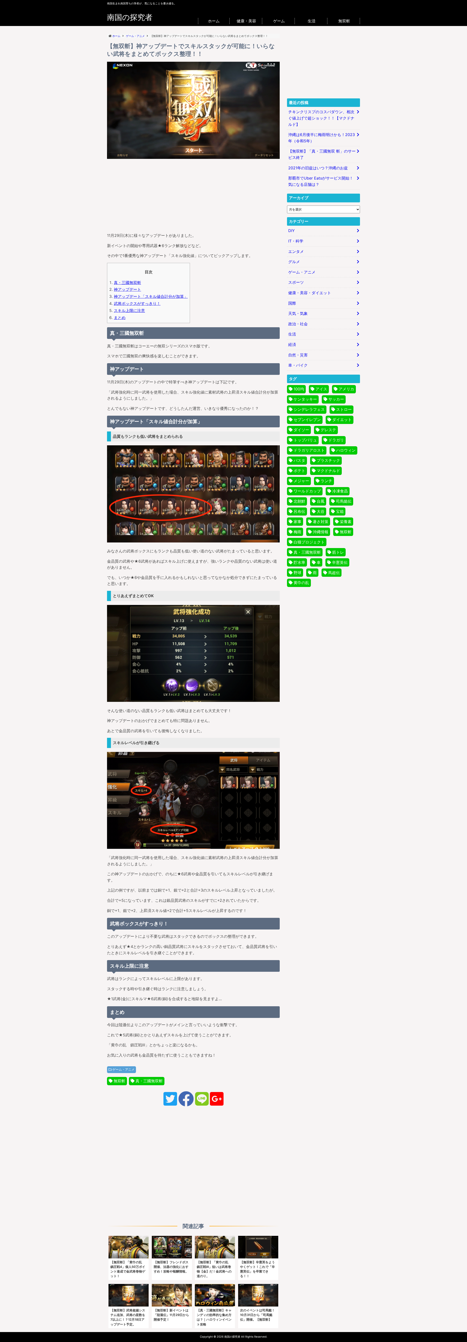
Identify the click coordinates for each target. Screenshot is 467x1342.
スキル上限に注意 (129, 310)
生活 (311, 20)
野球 (297, 572)
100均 (299, 389)
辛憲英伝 (340, 562)
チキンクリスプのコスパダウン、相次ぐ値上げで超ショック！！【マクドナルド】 (321, 118)
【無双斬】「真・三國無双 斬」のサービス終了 (322, 154)
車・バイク (298, 365)
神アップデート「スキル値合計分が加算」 (151, 296)
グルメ (294, 261)
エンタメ (296, 251)
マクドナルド (328, 470)
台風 (320, 501)
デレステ (328, 429)
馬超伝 (334, 572)
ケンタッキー (305, 399)
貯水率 (299, 562)
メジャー (301, 480)
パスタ (299, 460)
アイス (321, 389)
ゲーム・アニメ (123, 1069)
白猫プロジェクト (309, 542)
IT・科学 (295, 241)
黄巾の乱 (301, 582)
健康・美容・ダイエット (309, 292)
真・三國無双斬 (127, 282)
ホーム (214, 20)
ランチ (326, 480)
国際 (292, 303)
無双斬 (344, 20)
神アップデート (127, 289)
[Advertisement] (193, 195)
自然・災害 (298, 355)
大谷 (320, 511)
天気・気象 (298, 313)
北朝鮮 (299, 501)
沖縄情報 (320, 531)
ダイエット (342, 419)
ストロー (344, 409)
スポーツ (296, 282)
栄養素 (345, 521)
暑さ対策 (320, 521)
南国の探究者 (130, 17)
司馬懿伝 (343, 501)
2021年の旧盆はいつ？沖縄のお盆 (318, 167)
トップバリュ (305, 440)
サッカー (336, 399)
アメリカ (346, 389)
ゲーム (279, 20)
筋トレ (338, 552)
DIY (291, 230)
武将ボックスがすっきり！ (137, 303)
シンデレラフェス (309, 409)
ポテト (299, 470)
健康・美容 (246, 20)
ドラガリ (336, 440)
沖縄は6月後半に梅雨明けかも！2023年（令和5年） (321, 137)
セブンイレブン (307, 419)
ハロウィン (346, 450)
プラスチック (328, 460)
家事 (297, 521)
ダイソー (301, 429)
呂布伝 (299, 511)
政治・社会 (298, 323)
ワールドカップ (307, 491)
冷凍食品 (340, 491)
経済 (292, 344)
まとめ (120, 317)
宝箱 (340, 511)
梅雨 (297, 531)
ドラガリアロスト (309, 450)
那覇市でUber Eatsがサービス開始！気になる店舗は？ (320, 181)
